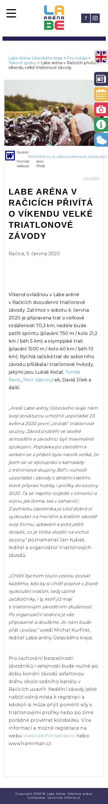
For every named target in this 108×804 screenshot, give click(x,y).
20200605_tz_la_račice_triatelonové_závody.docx (67, 156)
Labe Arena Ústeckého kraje (35, 58)
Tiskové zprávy (22, 62)
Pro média (77, 58)
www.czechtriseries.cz (49, 735)
